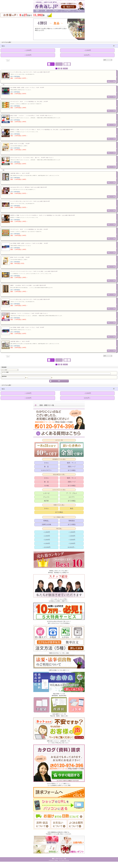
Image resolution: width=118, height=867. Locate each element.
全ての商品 (71, 470)
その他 (46, 485)
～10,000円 (46, 547)
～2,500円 (71, 536)
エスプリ (72, 497)
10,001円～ (72, 547)
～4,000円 (46, 543)
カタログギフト (46, 470)
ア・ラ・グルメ (71, 493)
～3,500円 (71, 540)
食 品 (46, 466)
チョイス (46, 497)
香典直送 (72, 521)
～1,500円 (27, 50)
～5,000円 (71, 543)
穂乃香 (46, 501)
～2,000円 (87, 50)
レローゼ (46, 493)
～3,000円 (27, 55)
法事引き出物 (46, 524)
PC (65, 858)
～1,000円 (46, 532)
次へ (65, 68)
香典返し (46, 521)
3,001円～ (87, 55)
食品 (71, 508)
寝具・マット (71, 463)
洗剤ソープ (71, 466)
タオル (46, 463)
